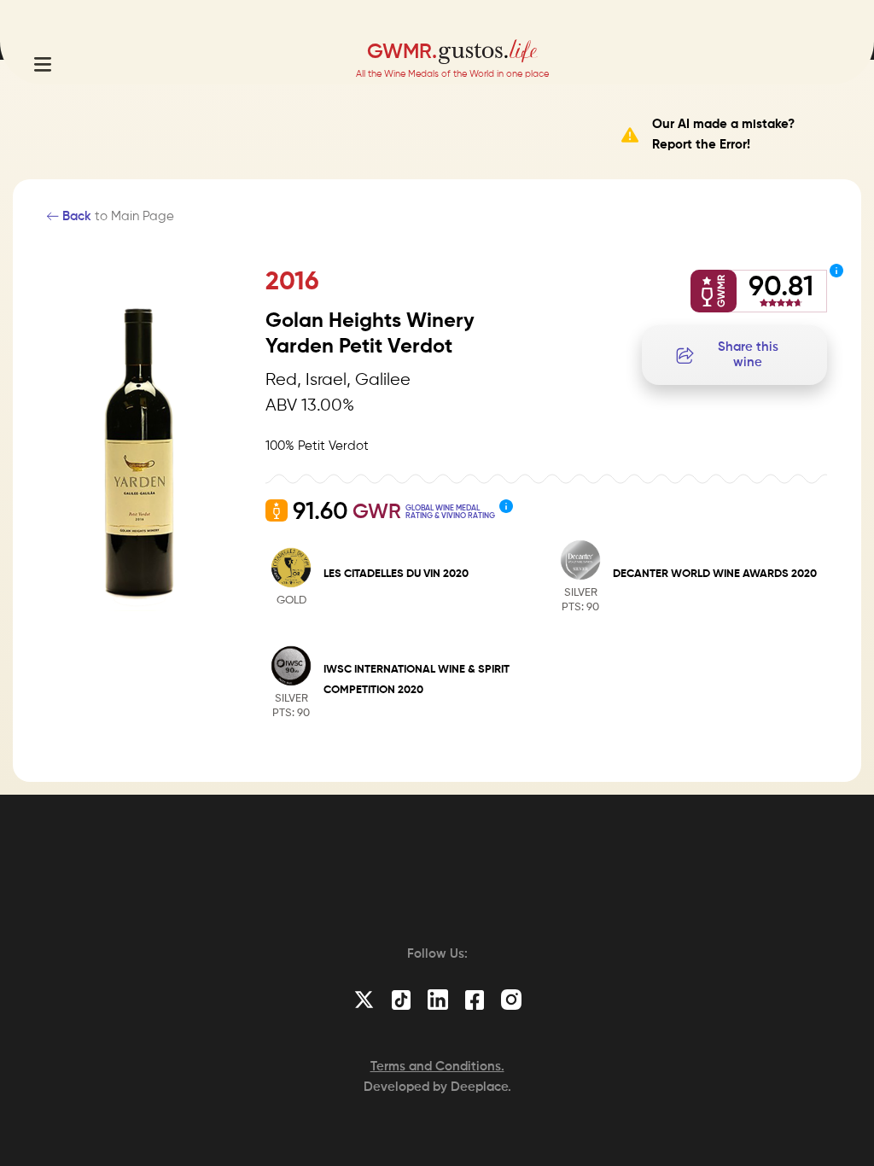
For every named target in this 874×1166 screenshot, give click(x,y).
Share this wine (748, 355)
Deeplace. (481, 1087)
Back (75, 216)
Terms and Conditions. (437, 1066)
